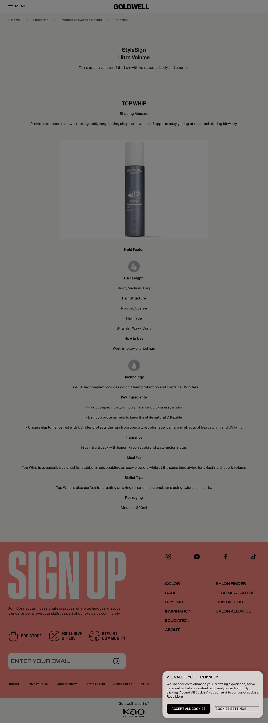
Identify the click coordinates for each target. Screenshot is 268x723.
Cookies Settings (230, 709)
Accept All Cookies (188, 709)
